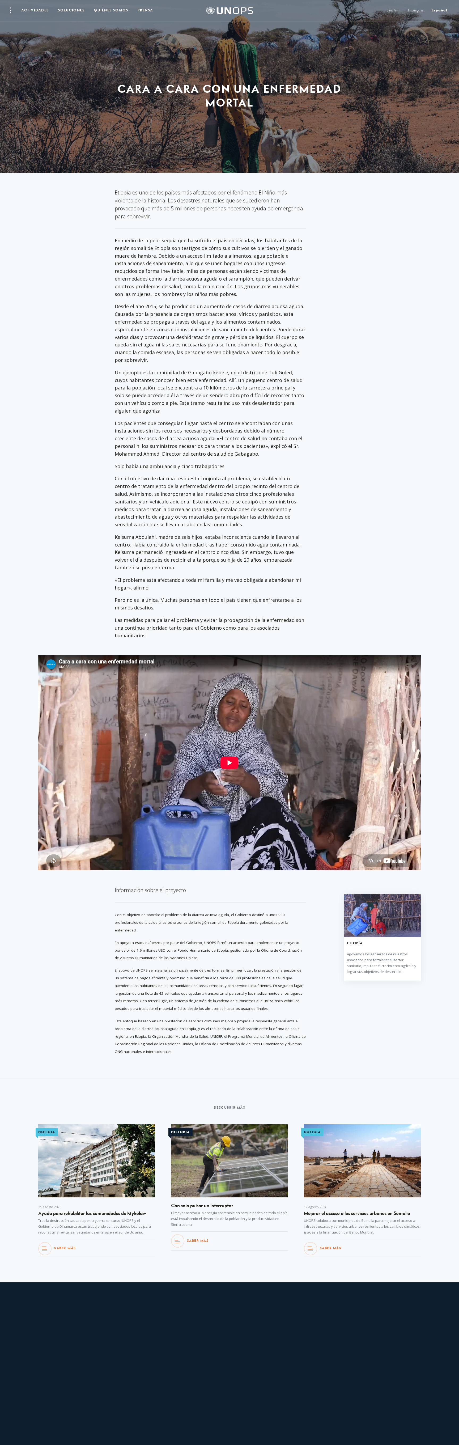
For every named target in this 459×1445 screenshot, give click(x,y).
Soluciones (71, 10)
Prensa (145, 10)
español (439, 10)
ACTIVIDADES (35, 10)
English (393, 10)
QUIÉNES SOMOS (111, 10)
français (416, 10)
